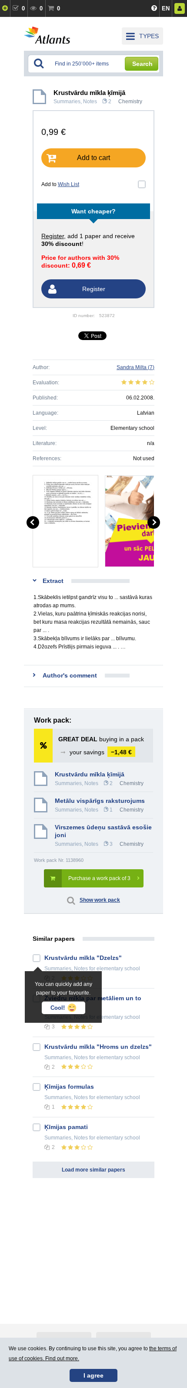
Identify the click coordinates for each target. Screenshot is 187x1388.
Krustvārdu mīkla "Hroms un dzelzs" (98, 1046)
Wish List (68, 184)
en (166, 8)
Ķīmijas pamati (66, 1126)
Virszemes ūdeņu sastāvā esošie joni (103, 831)
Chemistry (130, 101)
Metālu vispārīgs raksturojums (100, 800)
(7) (135, 367)
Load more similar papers (93, 1170)
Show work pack (100, 900)
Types (149, 36)
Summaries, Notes (75, 101)
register (52, 235)
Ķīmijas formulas (69, 1086)
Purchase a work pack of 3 (99, 878)
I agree (93, 1375)
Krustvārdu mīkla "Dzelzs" (83, 957)
